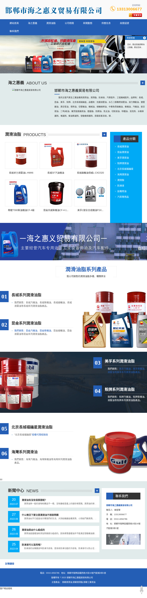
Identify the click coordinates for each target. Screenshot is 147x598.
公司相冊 (69, 23)
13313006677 (129, 9)
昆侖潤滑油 (123, 152)
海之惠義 (32, 23)
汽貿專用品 (123, 197)
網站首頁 (14, 23)
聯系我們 (14, 31)
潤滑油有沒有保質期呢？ (34, 500)
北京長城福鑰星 (125, 169)
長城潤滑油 (123, 146)
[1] (73, 54)
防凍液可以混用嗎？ (32, 545)
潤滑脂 (120, 180)
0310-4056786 (52, 573)
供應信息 (106, 23)
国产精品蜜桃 (6, 588)
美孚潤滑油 (123, 158)
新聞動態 (87, 23)
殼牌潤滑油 (123, 163)
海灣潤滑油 (123, 174)
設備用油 (121, 191)
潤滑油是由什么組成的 (33, 530)
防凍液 (120, 185)
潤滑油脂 (51, 23)
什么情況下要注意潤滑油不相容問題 (40, 515)
